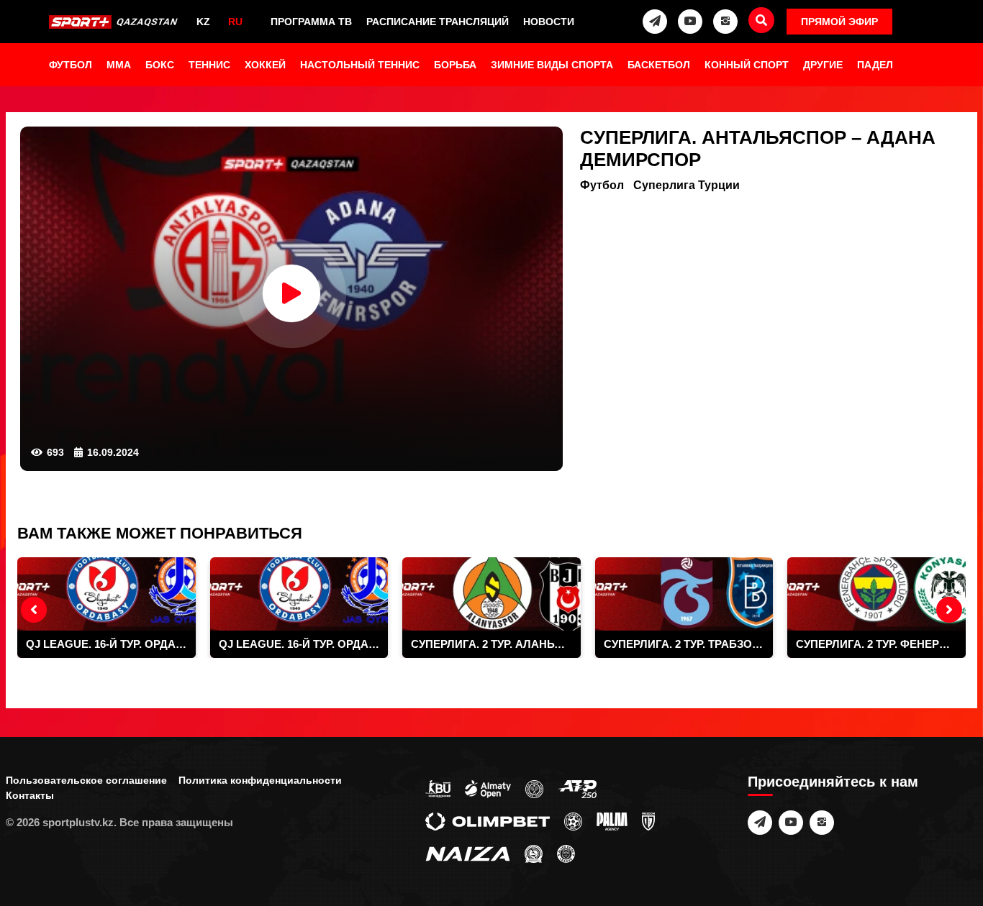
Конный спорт (747, 64)
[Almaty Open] (488, 788)
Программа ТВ (311, 21)
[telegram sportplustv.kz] (655, 21)
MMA (119, 64)
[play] (291, 293)
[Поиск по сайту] (761, 20)
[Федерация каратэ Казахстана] (534, 853)
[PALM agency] (612, 820)
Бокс (159, 64)
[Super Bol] (573, 820)
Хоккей (265, 64)
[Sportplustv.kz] (115, 21)
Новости (548, 21)
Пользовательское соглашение (86, 780)
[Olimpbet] (487, 820)
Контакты (30, 795)
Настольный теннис (360, 64)
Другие (823, 64)
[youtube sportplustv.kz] (690, 21)
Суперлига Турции (686, 185)
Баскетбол (659, 64)
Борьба (455, 64)
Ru (235, 21)
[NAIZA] (467, 853)
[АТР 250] (577, 788)
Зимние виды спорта (552, 64)
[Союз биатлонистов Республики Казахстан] (437, 788)
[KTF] (534, 788)
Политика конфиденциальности (260, 780)
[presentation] (34, 610)
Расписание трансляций (437, 21)
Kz (203, 21)
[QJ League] (648, 820)
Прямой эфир (839, 21)
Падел (875, 64)
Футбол (70, 64)
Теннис (209, 64)
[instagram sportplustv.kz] (725, 21)
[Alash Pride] (566, 853)
